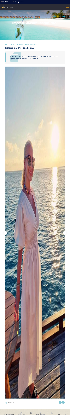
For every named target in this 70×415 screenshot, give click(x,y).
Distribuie (11, 403)
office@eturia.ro (19, 2)
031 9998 (5, 2)
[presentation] (5, 233)
